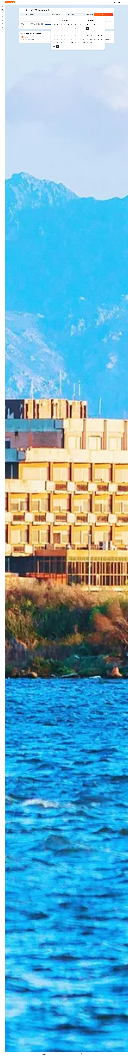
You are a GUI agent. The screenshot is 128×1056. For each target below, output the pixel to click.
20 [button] (68, 39)
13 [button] (68, 35)
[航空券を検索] (2, 6)
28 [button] (72, 42)
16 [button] (54, 39)
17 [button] (57, 39)
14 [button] (72, 35)
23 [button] (54, 42)
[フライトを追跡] (2, 23)
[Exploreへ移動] (2, 20)
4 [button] (61, 32)
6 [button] (68, 32)
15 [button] (75, 35)
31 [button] (57, 46)
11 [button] (61, 35)
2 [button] (54, 32)
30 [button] (54, 46)
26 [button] (64, 42)
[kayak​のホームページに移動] (10, 2)
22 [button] (75, 39)
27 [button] (68, 42)
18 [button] (61, 39)
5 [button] (101, 28)
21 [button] (72, 39)
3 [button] (57, 32)
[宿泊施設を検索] (2, 9)
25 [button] (61, 42)
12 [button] (64, 35)
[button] (2, 2)
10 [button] (57, 35)
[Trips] (2, 27)
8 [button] (75, 32)
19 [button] (64, 39)
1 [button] (75, 28)
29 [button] (75, 42)
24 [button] (57, 42)
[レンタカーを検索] (2, 13)
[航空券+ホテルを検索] (2, 16)
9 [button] (54, 35)
